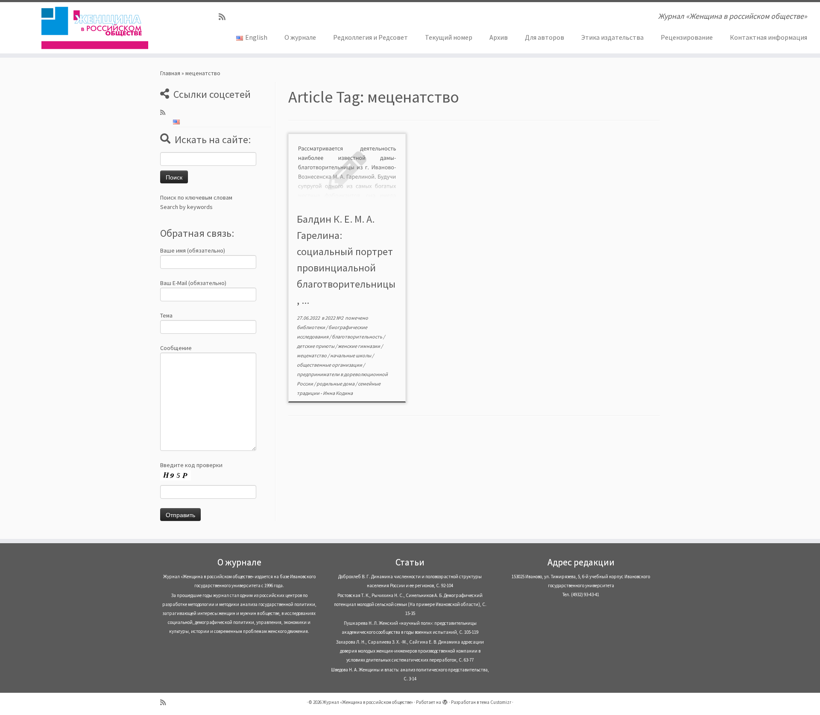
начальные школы (351, 355)
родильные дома (335, 383)
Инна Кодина (338, 393)
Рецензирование (687, 37)
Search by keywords (186, 207)
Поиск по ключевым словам (196, 197)
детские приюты (316, 346)
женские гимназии (359, 346)
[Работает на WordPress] (445, 700)
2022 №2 (334, 318)
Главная (170, 73)
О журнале (300, 37)
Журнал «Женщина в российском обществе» (367, 702)
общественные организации (330, 365)
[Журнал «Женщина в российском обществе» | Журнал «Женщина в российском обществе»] (94, 27)
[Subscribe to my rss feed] (225, 17)
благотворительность (357, 336)
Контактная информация (768, 37)
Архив (498, 37)
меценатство (312, 355)
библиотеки (311, 327)
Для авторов (544, 37)
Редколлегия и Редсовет (370, 37)
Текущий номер (448, 37)
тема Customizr (495, 702)
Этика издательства (612, 37)
